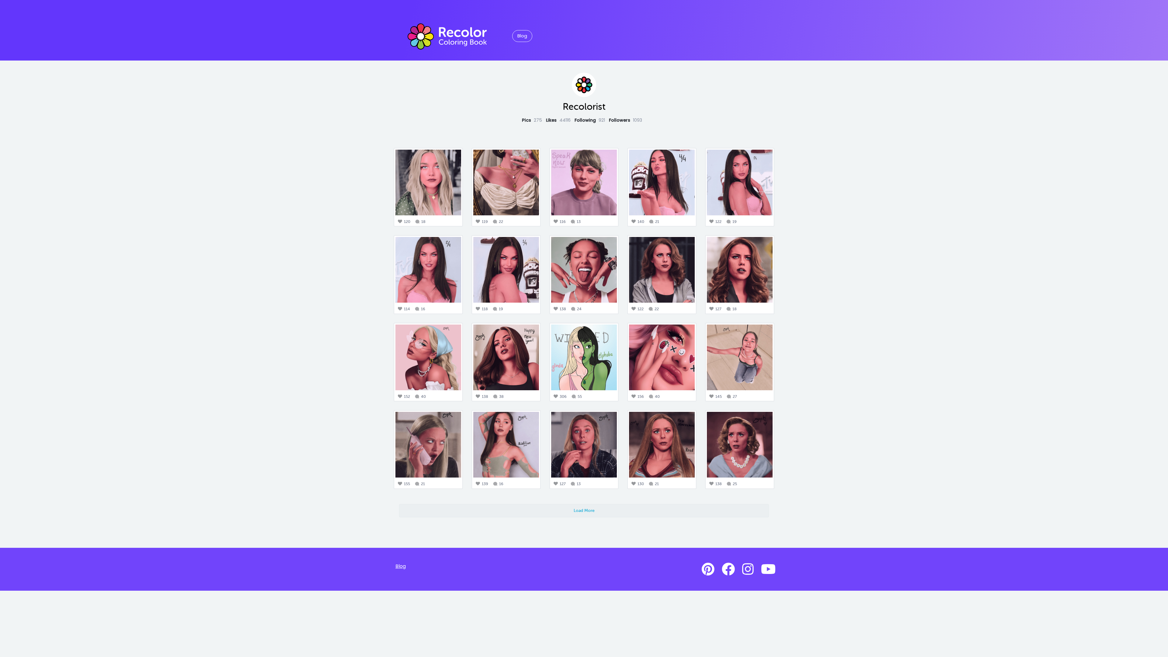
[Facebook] (728, 569)
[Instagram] (748, 569)
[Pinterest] (708, 569)
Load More (584, 510)
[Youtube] (768, 569)
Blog (522, 36)
